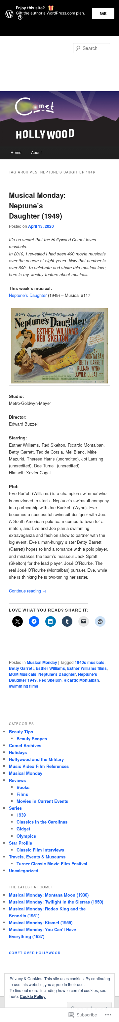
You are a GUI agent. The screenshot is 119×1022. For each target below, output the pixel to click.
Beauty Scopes (32, 738)
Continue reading (28, 591)
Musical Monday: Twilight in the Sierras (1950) (56, 902)
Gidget (23, 828)
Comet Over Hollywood (53, 64)
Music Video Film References (39, 766)
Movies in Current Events (42, 801)
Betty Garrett (21, 668)
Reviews (17, 780)
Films (22, 794)
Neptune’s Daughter (28, 295)
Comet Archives (25, 745)
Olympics (26, 836)
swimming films (23, 686)
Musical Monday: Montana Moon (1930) (49, 895)
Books (23, 787)
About (36, 152)
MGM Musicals (22, 674)
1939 (21, 815)
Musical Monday (42, 662)
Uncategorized (23, 870)
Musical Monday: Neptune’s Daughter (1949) (37, 205)
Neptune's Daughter (57, 674)
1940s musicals (89, 662)
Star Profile (20, 843)
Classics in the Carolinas (42, 822)
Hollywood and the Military (36, 759)
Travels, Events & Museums (37, 856)
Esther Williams (50, 668)
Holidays (18, 752)
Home (16, 152)
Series (15, 808)
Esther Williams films (87, 668)
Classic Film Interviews (40, 850)
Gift (103, 13)
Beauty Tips (21, 731)
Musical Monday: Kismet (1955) (40, 922)
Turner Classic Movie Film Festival (52, 863)
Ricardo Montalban (81, 680)
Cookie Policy (33, 996)
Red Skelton (50, 680)
